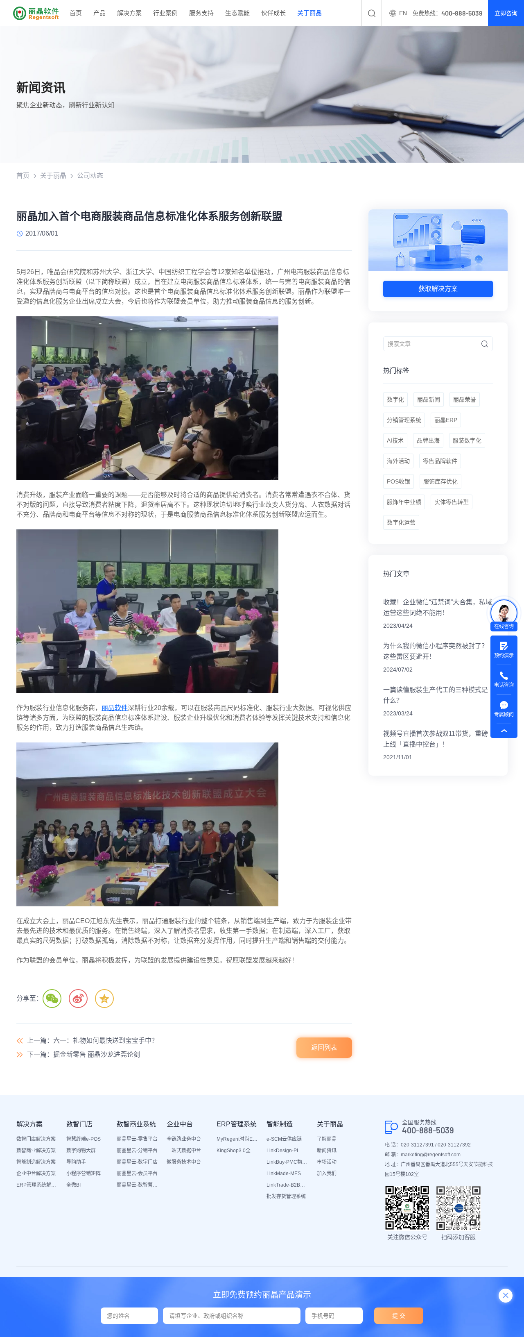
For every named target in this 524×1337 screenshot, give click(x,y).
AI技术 (395, 440)
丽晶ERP (445, 420)
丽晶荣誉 (464, 399)
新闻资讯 (327, 1150)
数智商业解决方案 (36, 1150)
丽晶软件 (115, 707)
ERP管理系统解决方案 (37, 1185)
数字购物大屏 (81, 1150)
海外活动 (398, 461)
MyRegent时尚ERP (237, 1139)
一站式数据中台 (184, 1150)
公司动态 (90, 175)
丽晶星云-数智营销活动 (137, 1185)
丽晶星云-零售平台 (137, 1139)
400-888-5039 (428, 1130)
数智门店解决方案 (36, 1139)
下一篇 (83, 1054)
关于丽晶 (309, 12)
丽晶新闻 (428, 399)
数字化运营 (401, 522)
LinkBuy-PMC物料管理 (287, 1162)
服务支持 (201, 12)
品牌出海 (428, 440)
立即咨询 (506, 13)
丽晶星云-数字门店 (137, 1162)
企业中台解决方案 (36, 1173)
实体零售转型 (451, 502)
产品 (99, 12)
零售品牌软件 (440, 461)
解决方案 (129, 12)
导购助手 (76, 1162)
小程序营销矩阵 (83, 1173)
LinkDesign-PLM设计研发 (287, 1150)
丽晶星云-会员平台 (137, 1173)
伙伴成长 (273, 12)
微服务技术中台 (184, 1162)
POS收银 (398, 481)
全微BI (73, 1185)
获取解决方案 (438, 288)
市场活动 (327, 1162)
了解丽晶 (327, 1139)
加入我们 (327, 1173)
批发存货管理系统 (286, 1196)
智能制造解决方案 (36, 1162)
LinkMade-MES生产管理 (287, 1173)
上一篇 (92, 1040)
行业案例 (165, 12)
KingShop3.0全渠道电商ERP (237, 1150)
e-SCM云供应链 (284, 1139)
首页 (76, 12)
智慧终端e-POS (83, 1139)
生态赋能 (237, 12)
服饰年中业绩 (404, 502)
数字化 (395, 399)
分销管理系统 (404, 420)
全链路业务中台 (184, 1139)
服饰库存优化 (440, 481)
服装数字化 (467, 440)
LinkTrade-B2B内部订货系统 (287, 1185)
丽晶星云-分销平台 (137, 1150)
